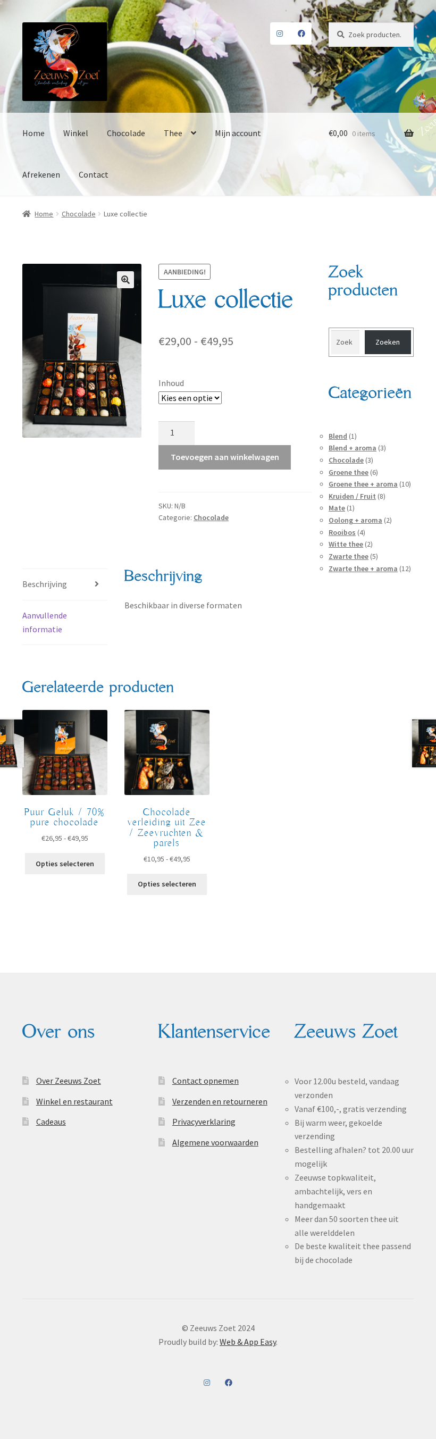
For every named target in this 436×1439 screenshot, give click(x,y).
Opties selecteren (65, 863)
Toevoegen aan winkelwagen (225, 456)
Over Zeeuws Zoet (68, 1080)
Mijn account (238, 133)
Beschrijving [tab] (44, 584)
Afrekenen (41, 174)
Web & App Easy (248, 1341)
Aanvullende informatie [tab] (44, 622)
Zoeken (387, 342)
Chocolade (126, 133)
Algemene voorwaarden (215, 1142)
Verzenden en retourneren (219, 1101)
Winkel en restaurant (74, 1101)
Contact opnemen (205, 1080)
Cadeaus (51, 1121)
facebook (301, 33)
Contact (93, 174)
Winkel (75, 133)
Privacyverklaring (204, 1121)
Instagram (280, 33)
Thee (173, 133)
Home (33, 133)
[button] (125, 279)
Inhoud (171, 383)
